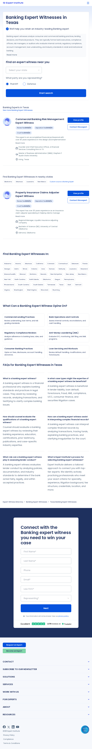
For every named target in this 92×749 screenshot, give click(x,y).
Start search (46, 93)
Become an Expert (14, 651)
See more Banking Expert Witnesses (18, 110)
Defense (31, 83)
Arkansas (19, 182)
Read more (12, 54)
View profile (78, 120)
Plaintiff (14, 83)
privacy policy (63, 616)
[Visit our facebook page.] (4, 726)
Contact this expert (78, 127)
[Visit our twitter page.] (8, 726)
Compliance (8, 739)
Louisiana (30, 182)
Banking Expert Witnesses (36, 502)
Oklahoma (8, 182)
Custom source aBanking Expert (62, 182)
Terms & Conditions (11, 743)
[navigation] (88, 3)
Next (46, 608)
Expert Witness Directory (13, 502)
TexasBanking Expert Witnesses (63, 502)
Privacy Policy (8, 735)
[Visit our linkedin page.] (13, 726)
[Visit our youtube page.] (17, 726)
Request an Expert (14, 645)
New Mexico (42, 182)
